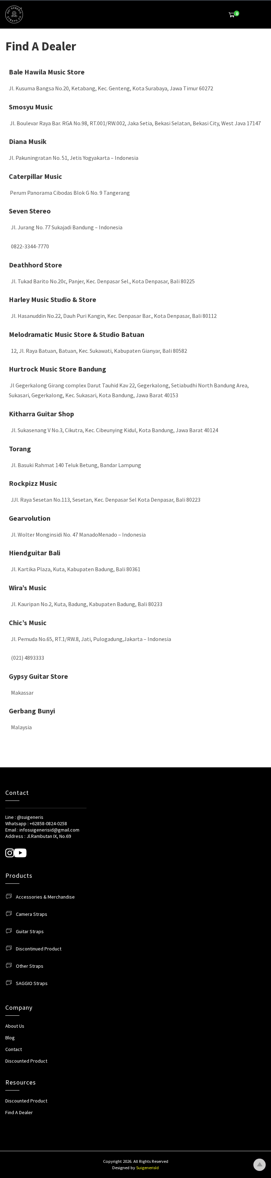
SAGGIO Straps (32, 983)
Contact (13, 1049)
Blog (10, 1037)
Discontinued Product (38, 949)
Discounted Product (26, 1061)
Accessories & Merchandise (45, 897)
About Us (14, 1026)
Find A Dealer (19, 1112)
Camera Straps (31, 914)
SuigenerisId (147, 1167)
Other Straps (29, 966)
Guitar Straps (30, 931)
